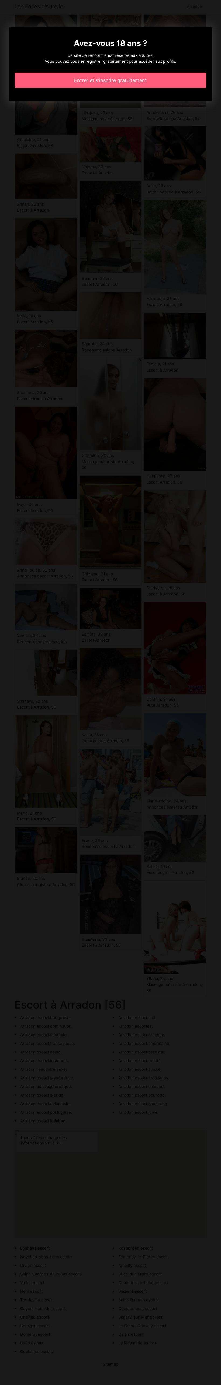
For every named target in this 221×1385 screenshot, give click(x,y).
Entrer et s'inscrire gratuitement (110, 80)
